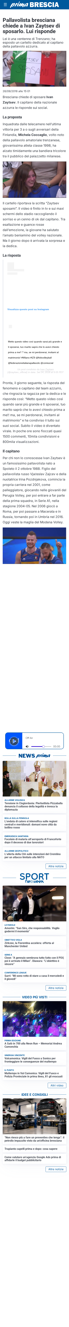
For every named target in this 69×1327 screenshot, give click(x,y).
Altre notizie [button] (55, 866)
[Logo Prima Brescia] (34, 5)
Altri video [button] (57, 1085)
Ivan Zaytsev (47, 369)
